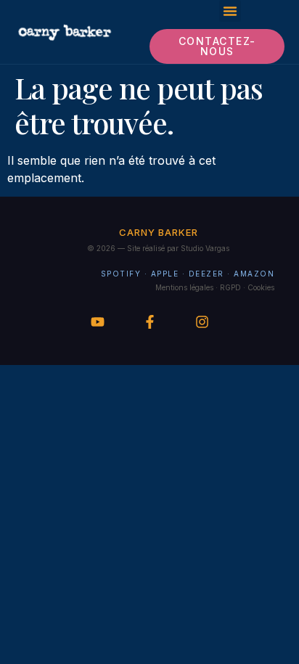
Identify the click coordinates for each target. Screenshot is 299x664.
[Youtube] (97, 322)
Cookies (260, 287)
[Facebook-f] (150, 322)
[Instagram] (202, 322)
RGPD (230, 287)
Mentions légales (184, 287)
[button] (230, 11)
